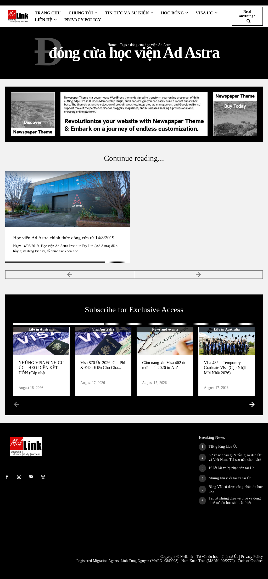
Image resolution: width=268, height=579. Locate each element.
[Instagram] (19, 477)
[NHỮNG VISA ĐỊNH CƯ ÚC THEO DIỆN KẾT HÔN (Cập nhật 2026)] (41, 341)
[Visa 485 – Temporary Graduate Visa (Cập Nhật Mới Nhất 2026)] (227, 341)
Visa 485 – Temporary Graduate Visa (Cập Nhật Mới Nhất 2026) (225, 367)
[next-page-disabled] (198, 274)
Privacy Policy (252, 557)
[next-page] (251, 404)
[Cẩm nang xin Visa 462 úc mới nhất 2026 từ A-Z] (165, 341)
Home (112, 45)
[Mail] (31, 477)
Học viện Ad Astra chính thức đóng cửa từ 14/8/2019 (63, 237)
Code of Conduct (250, 561)
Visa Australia (103, 329)
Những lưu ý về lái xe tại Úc (230, 478)
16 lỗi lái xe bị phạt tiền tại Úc (231, 468)
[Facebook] (7, 477)
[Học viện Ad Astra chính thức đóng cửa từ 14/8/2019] (67, 199)
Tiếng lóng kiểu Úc (223, 447)
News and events (165, 329)
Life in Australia (41, 329)
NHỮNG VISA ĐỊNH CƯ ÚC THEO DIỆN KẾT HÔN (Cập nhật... (41, 367)
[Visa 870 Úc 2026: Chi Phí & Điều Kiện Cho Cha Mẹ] (103, 341)
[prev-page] (69, 274)
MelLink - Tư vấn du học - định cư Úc (209, 557)
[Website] (43, 477)
